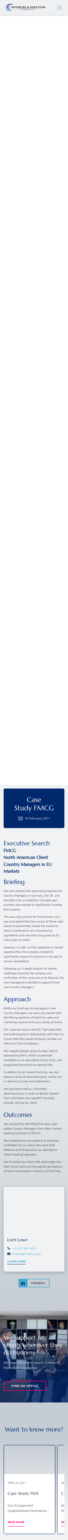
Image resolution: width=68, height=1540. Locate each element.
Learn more (16, 1261)
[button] (59, 7)
